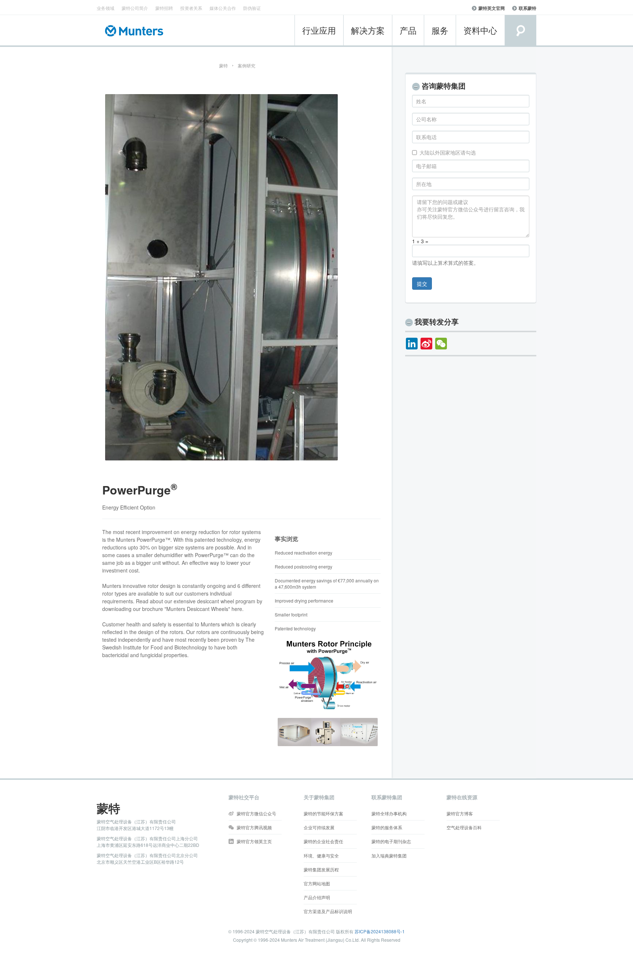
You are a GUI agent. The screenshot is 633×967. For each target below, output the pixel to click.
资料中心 (480, 30)
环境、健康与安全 (321, 855)
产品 (408, 30)
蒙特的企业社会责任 (323, 841)
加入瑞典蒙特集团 (389, 855)
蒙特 (223, 65)
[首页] (136, 30)
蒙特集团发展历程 (321, 869)
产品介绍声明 (317, 897)
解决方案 (368, 30)
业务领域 (105, 8)
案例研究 (246, 65)
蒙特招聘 (164, 8)
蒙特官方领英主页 (254, 841)
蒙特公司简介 (135, 8)
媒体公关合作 (223, 8)
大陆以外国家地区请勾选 (447, 152)
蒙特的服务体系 (386, 827)
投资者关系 (191, 8)
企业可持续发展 (319, 827)
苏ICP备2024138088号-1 (380, 931)
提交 (422, 283)
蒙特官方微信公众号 (256, 813)
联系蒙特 (527, 8)
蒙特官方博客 (460, 813)
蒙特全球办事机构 (389, 813)
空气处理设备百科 (464, 827)
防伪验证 (252, 8)
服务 (440, 30)
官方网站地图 (317, 883)
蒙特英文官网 (491, 8)
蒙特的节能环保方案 (323, 813)
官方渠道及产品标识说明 (328, 911)
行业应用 (319, 30)
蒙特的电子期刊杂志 (391, 841)
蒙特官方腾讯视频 (254, 827)
